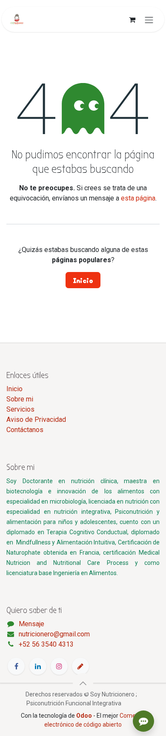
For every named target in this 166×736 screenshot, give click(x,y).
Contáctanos (24, 430)
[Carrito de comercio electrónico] (131, 19)
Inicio (83, 280)
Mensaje (31, 624)
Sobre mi (19, 399)
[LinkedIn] (37, 666)
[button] (83, 683)
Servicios (20, 409)
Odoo (84, 715)
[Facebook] (16, 666)
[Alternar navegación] (148, 19)
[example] (80, 666)
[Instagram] (59, 666)
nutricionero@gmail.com (54, 634)
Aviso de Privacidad (36, 419)
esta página (138, 198)
